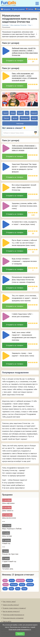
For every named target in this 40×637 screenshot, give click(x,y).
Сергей (5, 113)
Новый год (6, 543)
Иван (5, 589)
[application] (5, 50)
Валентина (20, 580)
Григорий (30, 584)
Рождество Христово (10, 554)
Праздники (6, 9)
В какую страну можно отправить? (14, 608)
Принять (20, 634)
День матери (7, 536)
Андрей (20, 113)
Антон (12, 580)
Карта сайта (7, 621)
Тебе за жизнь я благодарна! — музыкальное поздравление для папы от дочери (24, 147)
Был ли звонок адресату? (11, 611)
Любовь (30, 9)
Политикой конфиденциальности (20, 629)
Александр (19, 123)
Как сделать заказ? (9, 601)
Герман (22, 584)
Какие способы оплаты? (11, 605)
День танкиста (7, 510)
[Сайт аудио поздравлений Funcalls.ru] (8, 3)
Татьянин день (7, 569)
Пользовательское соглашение (13, 618)
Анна (5, 580)
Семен (24, 589)
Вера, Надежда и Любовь (12, 528)
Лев (27, 113)
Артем (15, 118)
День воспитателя (9, 518)
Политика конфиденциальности (13, 615)
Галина (5, 584)
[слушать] (6, 51)
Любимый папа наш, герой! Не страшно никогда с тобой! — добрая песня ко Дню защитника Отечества (25, 51)
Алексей (34, 113)
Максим (6, 118)
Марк (11, 589)
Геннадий (14, 584)
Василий (29, 580)
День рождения (19, 9)
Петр (17, 589)
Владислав (24, 118)
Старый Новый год (9, 561)
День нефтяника (8, 503)
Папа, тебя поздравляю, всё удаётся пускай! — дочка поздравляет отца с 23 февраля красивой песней (24, 77)
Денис (13, 113)
